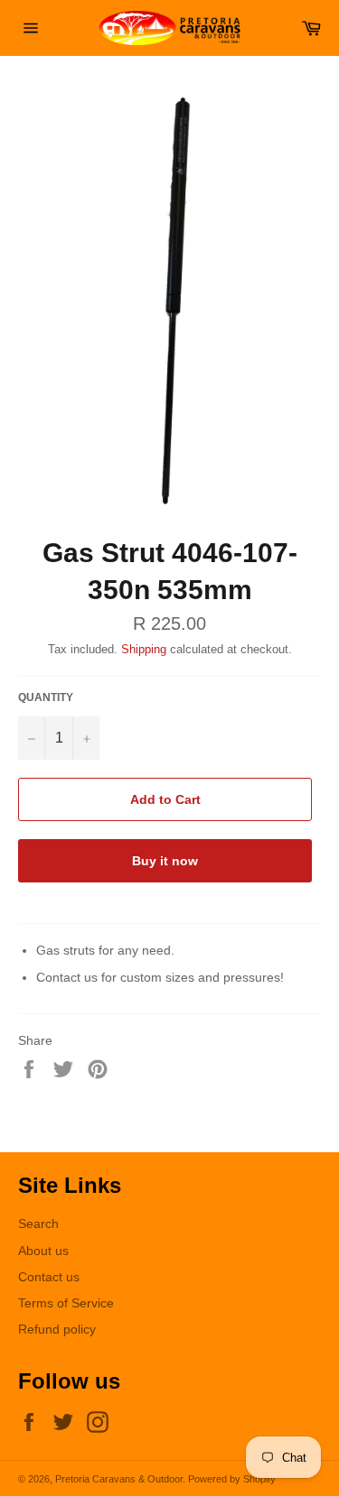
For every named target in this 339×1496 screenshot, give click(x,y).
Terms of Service (66, 1303)
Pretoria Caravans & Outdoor (119, 1478)
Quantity (45, 697)
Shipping (143, 649)
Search (38, 1223)
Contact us (49, 1277)
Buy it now (165, 861)
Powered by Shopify (232, 1478)
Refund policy (57, 1329)
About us (43, 1250)
